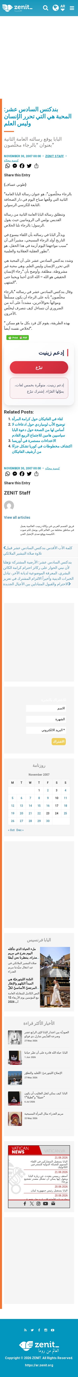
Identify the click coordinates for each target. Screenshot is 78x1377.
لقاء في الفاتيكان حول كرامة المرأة (37, 419)
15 (39, 805)
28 (30, 821)
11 (65, 798)
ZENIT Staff (54, 156)
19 (12, 813)
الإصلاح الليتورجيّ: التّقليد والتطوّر (43, 1073)
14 (30, 805)
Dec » (20, 830)
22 (39, 813)
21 (30, 813)
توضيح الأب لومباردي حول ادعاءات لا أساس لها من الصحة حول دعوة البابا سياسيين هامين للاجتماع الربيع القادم (38, 429)
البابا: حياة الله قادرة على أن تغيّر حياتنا (46, 1052)
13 (21, 805)
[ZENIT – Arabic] (21, 8)
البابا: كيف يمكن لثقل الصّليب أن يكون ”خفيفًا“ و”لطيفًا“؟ (45, 1095)
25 (65, 813)
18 (65, 805)
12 (12, 805)
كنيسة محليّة (11, 160)
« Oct (11, 830)
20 (21, 813)
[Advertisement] (39, 57)
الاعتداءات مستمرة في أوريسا (34, 441)
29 (39, 821)
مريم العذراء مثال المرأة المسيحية (43, 1113)
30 (47, 821)
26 (12, 821)
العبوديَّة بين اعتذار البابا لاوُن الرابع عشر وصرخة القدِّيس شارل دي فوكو (46, 1034)
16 (47, 805)
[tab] (23, 1150)
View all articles (17, 517)
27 (21, 821)
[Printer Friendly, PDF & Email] (17, 337)
